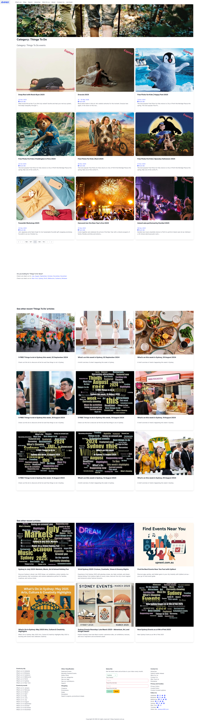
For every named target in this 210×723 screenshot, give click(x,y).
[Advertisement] (7, 14)
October (49, 276)
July (33, 276)
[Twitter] (162, 695)
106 (26, 242)
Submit (110, 691)
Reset (116, 691)
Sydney (41, 278)
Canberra (58, 278)
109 (39, 242)
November (56, 276)
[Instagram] (160, 695)
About (53, 2)
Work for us (46, 2)
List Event (69, 2)
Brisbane (64, 278)
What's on (18, 2)
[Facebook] (158, 695)
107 (31, 242)
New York (35, 278)
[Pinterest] (165, 695)
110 (44, 242)
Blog (24, 2)
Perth (45, 278)
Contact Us (60, 2)
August (37, 276)
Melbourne (51, 278)
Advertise (37, 2)
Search (30, 2)
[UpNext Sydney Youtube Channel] (158, 707)
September (43, 276)
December (63, 276)
